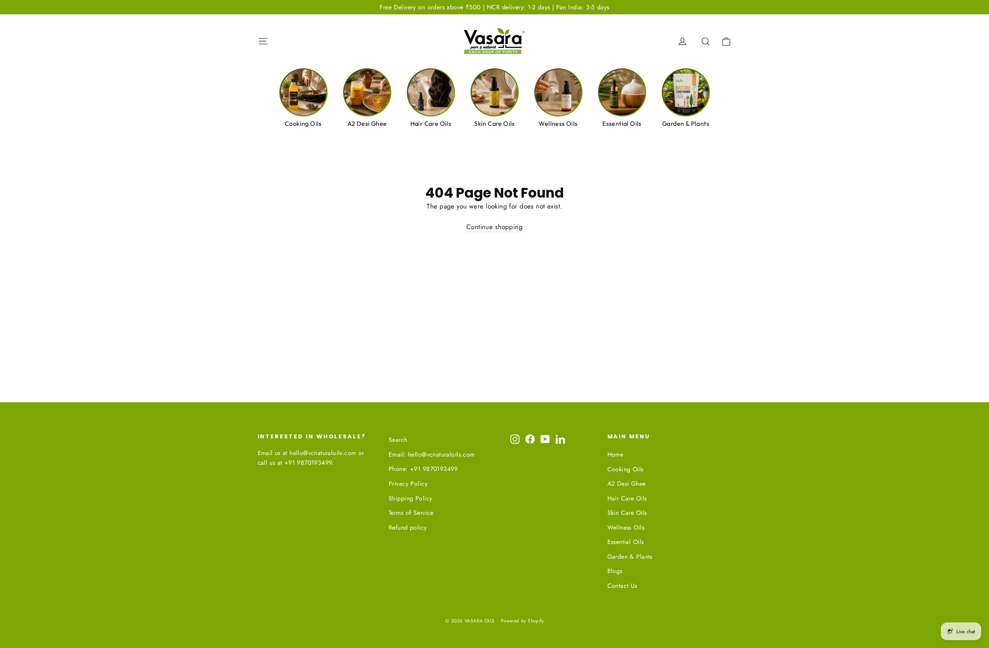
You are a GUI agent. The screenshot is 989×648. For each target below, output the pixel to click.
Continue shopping (494, 226)
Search (398, 439)
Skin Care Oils (627, 512)
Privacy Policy (408, 483)
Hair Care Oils (627, 498)
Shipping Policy (410, 498)
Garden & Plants (629, 556)
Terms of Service (411, 512)
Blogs (615, 570)
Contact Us (622, 585)
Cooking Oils (625, 469)
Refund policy (408, 527)
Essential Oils (625, 541)
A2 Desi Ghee (626, 483)
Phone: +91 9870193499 (423, 468)
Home (615, 454)
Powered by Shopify (522, 620)
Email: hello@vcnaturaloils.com (432, 454)
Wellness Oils (626, 527)
